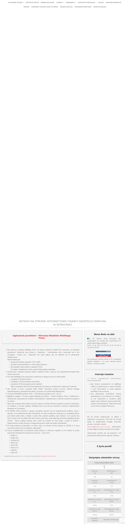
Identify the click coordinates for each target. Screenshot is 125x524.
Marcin (21, 456)
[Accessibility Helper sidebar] (2, 12)
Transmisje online (47, 2)
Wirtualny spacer (32, 2)
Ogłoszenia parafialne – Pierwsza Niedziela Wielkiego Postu (42, 336)
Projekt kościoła (66, 7)
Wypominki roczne (16, 2)
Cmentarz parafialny (113, 2)
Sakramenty (70, 2)
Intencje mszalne (99, 7)
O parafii (59, 2)
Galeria (101, 2)
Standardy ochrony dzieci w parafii (44, 7)
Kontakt (27, 7)
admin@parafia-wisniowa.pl (98, 427)
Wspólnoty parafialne (86, 2)
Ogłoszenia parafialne (82, 7)
